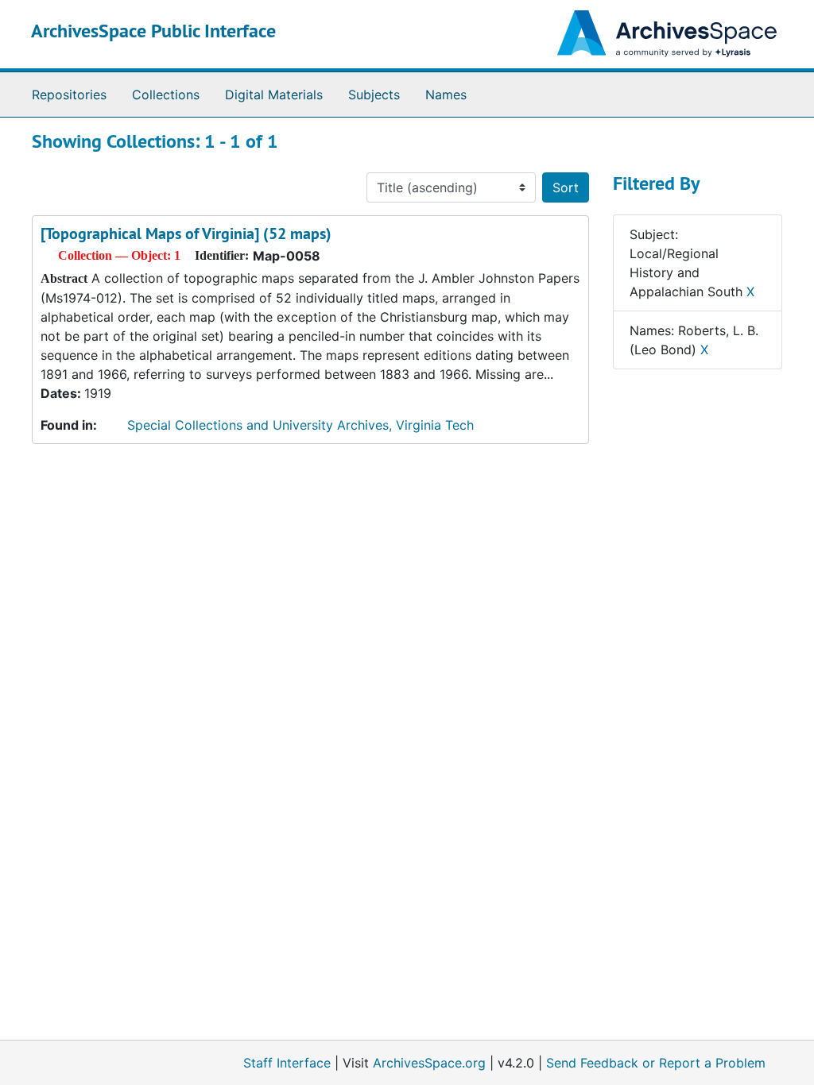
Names (446, 94)
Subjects (374, 94)
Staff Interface (287, 1063)
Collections (166, 94)
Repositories (69, 94)
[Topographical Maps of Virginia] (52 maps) (186, 233)
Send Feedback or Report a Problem (656, 1063)
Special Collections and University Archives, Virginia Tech (300, 425)
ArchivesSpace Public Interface (153, 30)
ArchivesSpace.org (429, 1063)
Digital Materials (274, 94)
